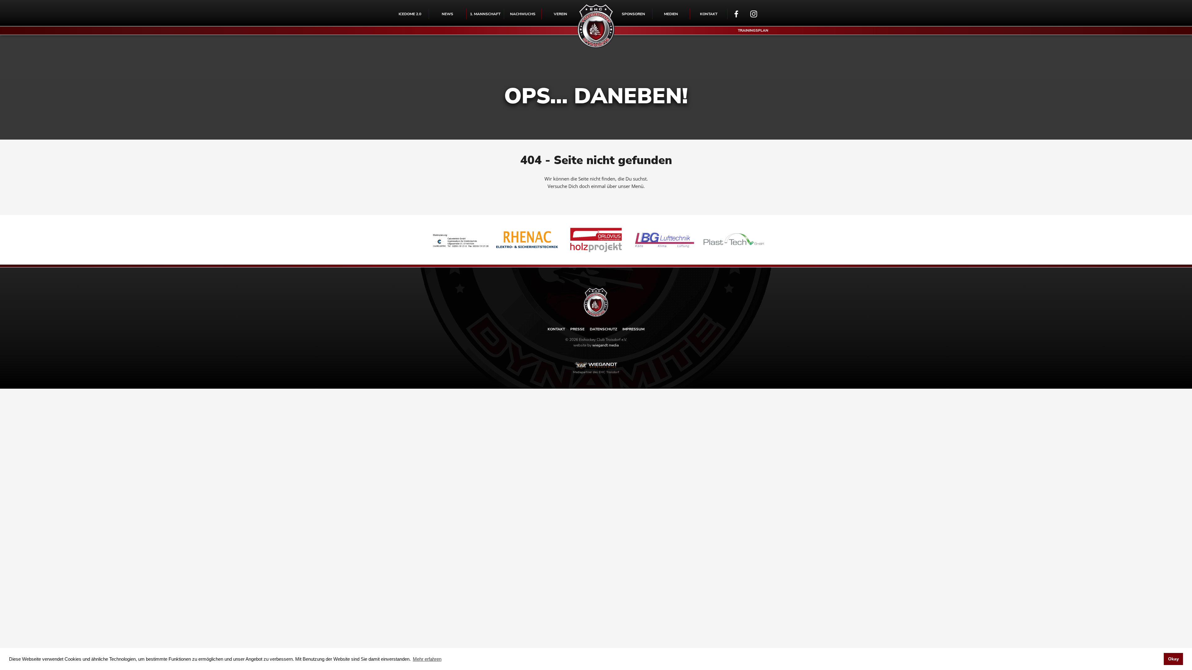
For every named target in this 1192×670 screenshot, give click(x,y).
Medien (671, 13)
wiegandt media (605, 345)
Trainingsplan (753, 30)
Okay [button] (1173, 658)
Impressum (633, 329)
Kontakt (708, 13)
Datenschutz (603, 329)
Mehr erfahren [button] (427, 659)
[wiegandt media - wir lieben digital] (596, 365)
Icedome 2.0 (410, 13)
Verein (560, 13)
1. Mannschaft (485, 13)
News (447, 13)
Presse (577, 329)
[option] (458, 240)
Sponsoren (633, 13)
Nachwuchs (522, 13)
